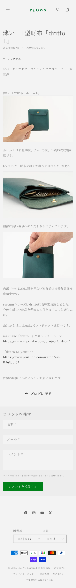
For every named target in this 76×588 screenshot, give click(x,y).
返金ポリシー (61, 567)
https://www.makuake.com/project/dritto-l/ (36, 341)
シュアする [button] (14, 59)
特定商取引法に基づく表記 (40, 579)
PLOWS (22, 567)
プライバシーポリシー (24, 573)
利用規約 (44, 573)
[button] (8, 9)
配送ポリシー (59, 573)
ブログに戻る (41, 393)
